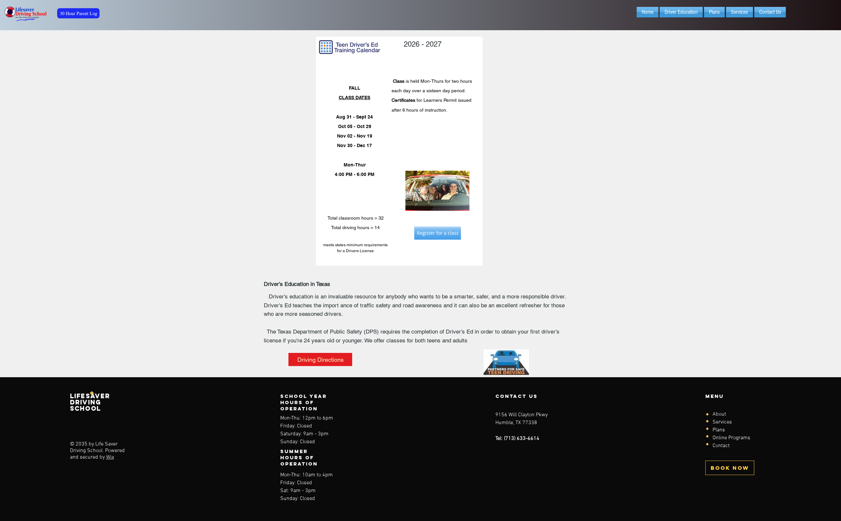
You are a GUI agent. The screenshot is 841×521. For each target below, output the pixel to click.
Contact (721, 446)
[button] (681, 12)
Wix (110, 457)
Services (722, 422)
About (719, 414)
